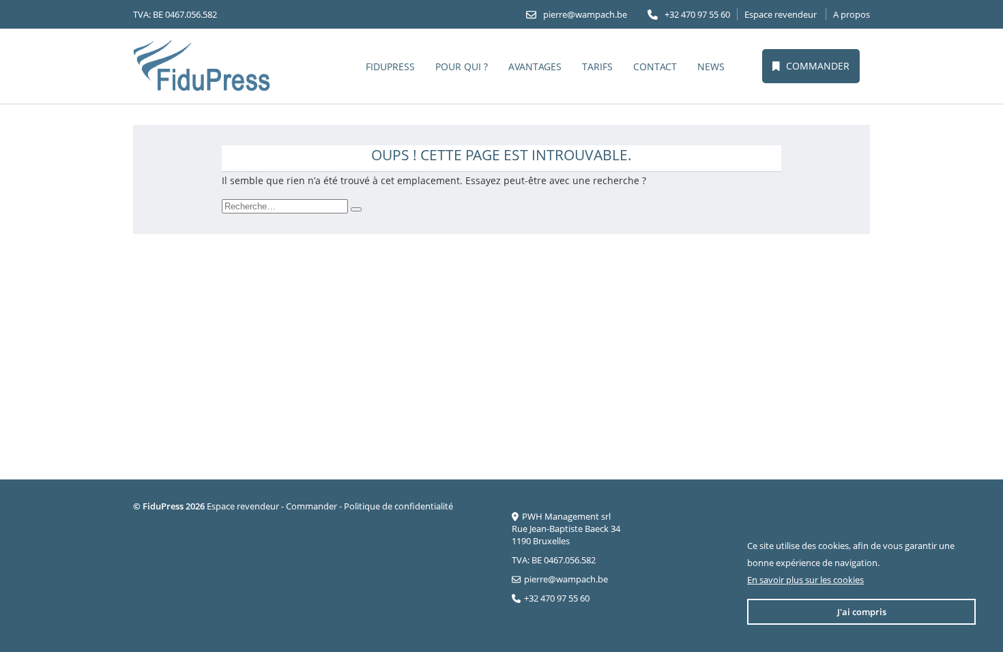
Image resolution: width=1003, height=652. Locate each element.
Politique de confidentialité (398, 506)
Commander (817, 65)
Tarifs (597, 66)
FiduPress (390, 66)
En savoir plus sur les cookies (805, 580)
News (711, 66)
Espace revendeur (780, 14)
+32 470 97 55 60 (697, 14)
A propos (851, 14)
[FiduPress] (202, 66)
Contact (655, 66)
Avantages (535, 66)
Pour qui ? (461, 66)
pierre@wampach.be (585, 14)
